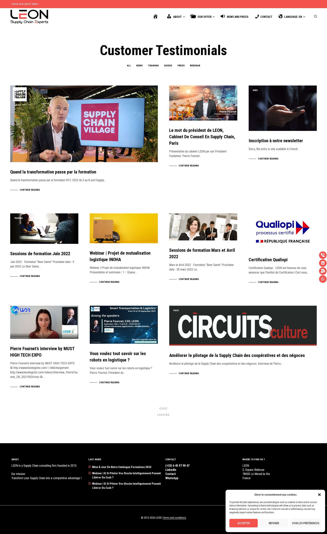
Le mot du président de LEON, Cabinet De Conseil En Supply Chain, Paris (202, 137)
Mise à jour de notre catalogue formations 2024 (121, 467)
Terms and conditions (174, 517)
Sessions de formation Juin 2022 (40, 253)
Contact (170, 474)
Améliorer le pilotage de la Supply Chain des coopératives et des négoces (237, 355)
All (129, 65)
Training (153, 65)
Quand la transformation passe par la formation (53, 172)
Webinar (195, 65)
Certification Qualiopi (268, 259)
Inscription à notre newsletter (276, 140)
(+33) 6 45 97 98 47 (177, 465)
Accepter (243, 523)
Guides (168, 65)
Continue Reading (30, 190)
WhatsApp (171, 478)
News (139, 65)
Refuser (274, 523)
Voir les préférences (305, 523)
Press (181, 65)
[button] (319, 495)
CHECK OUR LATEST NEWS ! (25, 4)
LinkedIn (170, 470)
